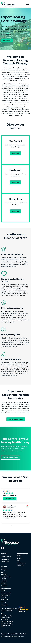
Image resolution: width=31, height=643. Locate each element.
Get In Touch (7, 40)
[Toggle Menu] (27, 4)
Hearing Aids (5, 561)
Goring (3, 590)
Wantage (3, 602)
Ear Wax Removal (6, 556)
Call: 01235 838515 (6, 610)
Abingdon (4, 570)
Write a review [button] (9, 498)
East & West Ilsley (6, 588)
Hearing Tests (5, 559)
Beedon (3, 572)
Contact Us (20, 565)
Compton (4, 586)
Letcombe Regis (6, 593)
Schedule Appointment (15, 419)
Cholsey (3, 583)
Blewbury (4, 574)
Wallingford (4, 599)
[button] (23, 609)
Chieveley (4, 581)
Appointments (21, 563)
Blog (18, 560)
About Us (19, 558)
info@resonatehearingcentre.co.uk (11, 608)
